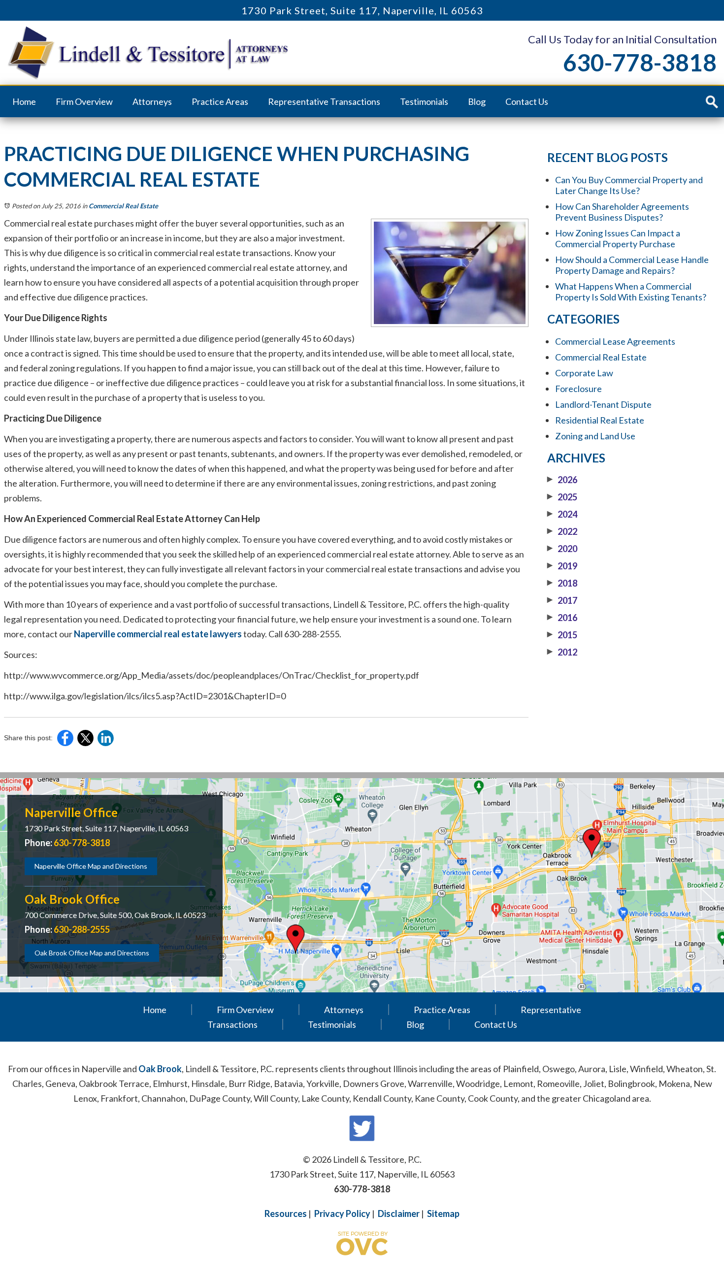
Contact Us (526, 101)
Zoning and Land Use (595, 435)
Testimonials (424, 101)
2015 (562, 635)
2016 (562, 618)
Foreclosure (578, 388)
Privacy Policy (342, 1213)
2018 (562, 583)
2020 (562, 549)
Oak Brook (160, 1068)
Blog (477, 101)
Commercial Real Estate (123, 206)
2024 (562, 514)
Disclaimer (399, 1213)
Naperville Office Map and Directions (90, 866)
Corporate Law (584, 372)
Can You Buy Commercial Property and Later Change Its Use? (629, 185)
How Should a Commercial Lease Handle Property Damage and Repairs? (632, 265)
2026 (562, 480)
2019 (562, 566)
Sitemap (443, 1213)
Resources (285, 1213)
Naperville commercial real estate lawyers (158, 633)
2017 (562, 600)
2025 (562, 497)
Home (24, 101)
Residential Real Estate (599, 420)
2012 (562, 652)
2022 (562, 531)
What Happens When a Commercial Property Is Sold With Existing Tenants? (630, 291)
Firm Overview (84, 101)
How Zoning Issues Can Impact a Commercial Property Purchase (617, 238)
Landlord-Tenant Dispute (603, 404)
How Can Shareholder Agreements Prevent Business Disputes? (622, 212)
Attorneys (152, 101)
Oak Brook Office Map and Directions (91, 953)
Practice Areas (220, 101)
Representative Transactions (324, 101)
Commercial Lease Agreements (615, 341)
